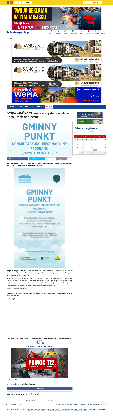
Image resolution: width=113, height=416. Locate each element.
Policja (88, 33)
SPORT (33, 107)
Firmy (81, 33)
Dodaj (50, 33)
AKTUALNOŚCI (12, 107)
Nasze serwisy (97, 404)
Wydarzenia (96, 33)
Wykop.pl (51, 159)
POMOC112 (40, 343)
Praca (65, 33)
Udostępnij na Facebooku (18, 159)
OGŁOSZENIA (24, 107)
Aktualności (27, 3)
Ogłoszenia (58, 33)
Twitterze (37, 159)
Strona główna (60, 404)
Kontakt (105, 404)
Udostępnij (40, 388)
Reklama (17, 3)
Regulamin (83, 404)
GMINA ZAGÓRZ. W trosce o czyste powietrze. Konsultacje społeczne (42, 400)
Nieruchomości (73, 33)
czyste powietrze (13, 400)
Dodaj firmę (98, 2)
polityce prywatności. (83, 410)
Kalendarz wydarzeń (85, 128)
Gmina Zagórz (21, 400)
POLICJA (40, 107)
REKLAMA (48, 107)
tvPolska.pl (11, 299)
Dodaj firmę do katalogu (72, 404)
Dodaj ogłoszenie (88, 2)
